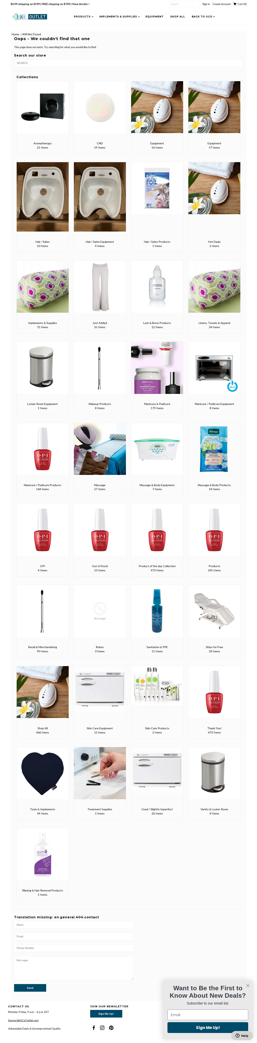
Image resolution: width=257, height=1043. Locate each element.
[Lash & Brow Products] (157, 289)
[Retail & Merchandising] (43, 613)
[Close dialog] (247, 985)
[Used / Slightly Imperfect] (157, 773)
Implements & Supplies (118, 16)
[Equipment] (157, 110)
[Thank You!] (214, 695)
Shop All (177, 16)
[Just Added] (100, 289)
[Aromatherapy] (43, 110)
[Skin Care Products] (157, 688)
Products (82, 16)
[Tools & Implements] (43, 776)
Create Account (221, 4)
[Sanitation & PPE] (157, 613)
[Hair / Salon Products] (157, 191)
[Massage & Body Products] (214, 452)
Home (15, 34)
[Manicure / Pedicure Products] (43, 452)
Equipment (155, 16)
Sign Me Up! (106, 1013)
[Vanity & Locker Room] (214, 776)
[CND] (100, 110)
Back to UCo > (203, 16)
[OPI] (43, 532)
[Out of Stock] (100, 532)
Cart (241, 4)
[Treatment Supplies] (100, 776)
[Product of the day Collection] (157, 532)
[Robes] (100, 613)
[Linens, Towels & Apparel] (214, 289)
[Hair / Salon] (43, 199)
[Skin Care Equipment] (100, 692)
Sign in (206, 4)
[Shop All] (43, 695)
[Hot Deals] (214, 191)
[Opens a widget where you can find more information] (242, 1036)
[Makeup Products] (100, 370)
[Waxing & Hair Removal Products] (43, 857)
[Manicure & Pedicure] (157, 370)
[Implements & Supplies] (43, 289)
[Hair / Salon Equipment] (100, 199)
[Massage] (100, 452)
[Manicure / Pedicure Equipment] (214, 370)
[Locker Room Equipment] (43, 370)
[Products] (214, 532)
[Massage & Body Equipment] (157, 452)
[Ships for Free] (214, 613)
